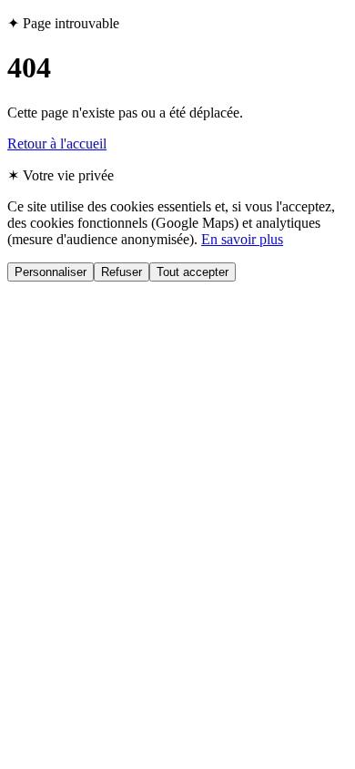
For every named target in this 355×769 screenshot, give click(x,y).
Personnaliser (50, 272)
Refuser (121, 272)
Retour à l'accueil (56, 143)
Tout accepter (192, 272)
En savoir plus (242, 239)
